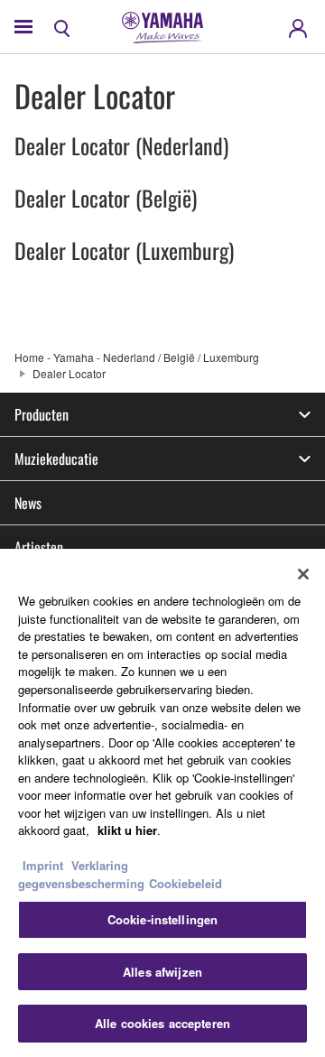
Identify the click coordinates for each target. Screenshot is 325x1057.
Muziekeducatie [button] (56, 458)
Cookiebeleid (185, 883)
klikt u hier (127, 830)
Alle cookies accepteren (162, 1023)
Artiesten (38, 547)
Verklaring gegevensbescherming (81, 874)
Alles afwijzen (162, 971)
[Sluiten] (303, 574)
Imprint (43, 865)
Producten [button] (41, 414)
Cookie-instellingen (162, 919)
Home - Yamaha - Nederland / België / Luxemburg (136, 357)
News (28, 503)
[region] (162, 803)
